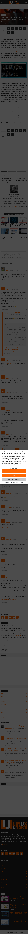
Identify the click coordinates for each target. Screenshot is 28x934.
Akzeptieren (14, 471)
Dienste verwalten (13, 468)
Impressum (21, 482)
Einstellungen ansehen (14, 479)
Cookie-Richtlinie (8, 482)
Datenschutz (15, 482)
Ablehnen (14, 475)
